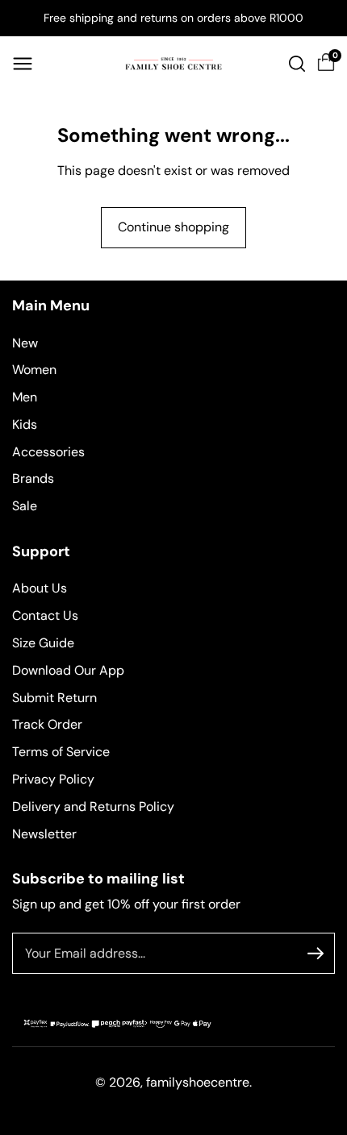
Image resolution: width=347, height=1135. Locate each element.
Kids (24, 424)
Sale (24, 505)
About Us (39, 588)
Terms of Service (61, 751)
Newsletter (44, 833)
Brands (33, 478)
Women (34, 369)
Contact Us (45, 615)
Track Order (47, 724)
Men (24, 397)
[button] (22, 64)
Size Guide (43, 642)
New (25, 343)
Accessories (48, 451)
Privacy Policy (53, 779)
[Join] (315, 953)
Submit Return (54, 697)
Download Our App (68, 670)
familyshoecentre (197, 1082)
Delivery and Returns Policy (93, 806)
